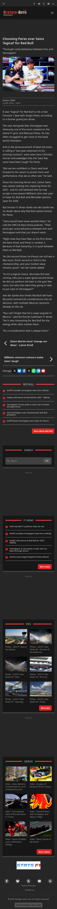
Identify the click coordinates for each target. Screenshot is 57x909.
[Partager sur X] (14, 371)
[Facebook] (34, 3)
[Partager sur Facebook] (24, 371)
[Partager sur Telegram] (38, 371)
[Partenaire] (28, 865)
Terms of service (28, 885)
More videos (44, 852)
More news (45, 566)
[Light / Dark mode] (3, 3)
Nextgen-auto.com (23, 899)
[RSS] (53, 3)
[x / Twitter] (43, 3)
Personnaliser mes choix (28, 905)
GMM (12, 100)
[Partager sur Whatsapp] (34, 371)
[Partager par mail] (43, 371)
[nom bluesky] (39, 3)
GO (46, 460)
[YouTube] (48, 3)
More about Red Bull (43, 431)
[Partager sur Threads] (29, 371)
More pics (45, 708)
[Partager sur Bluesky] (19, 371)
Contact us (29, 890)
